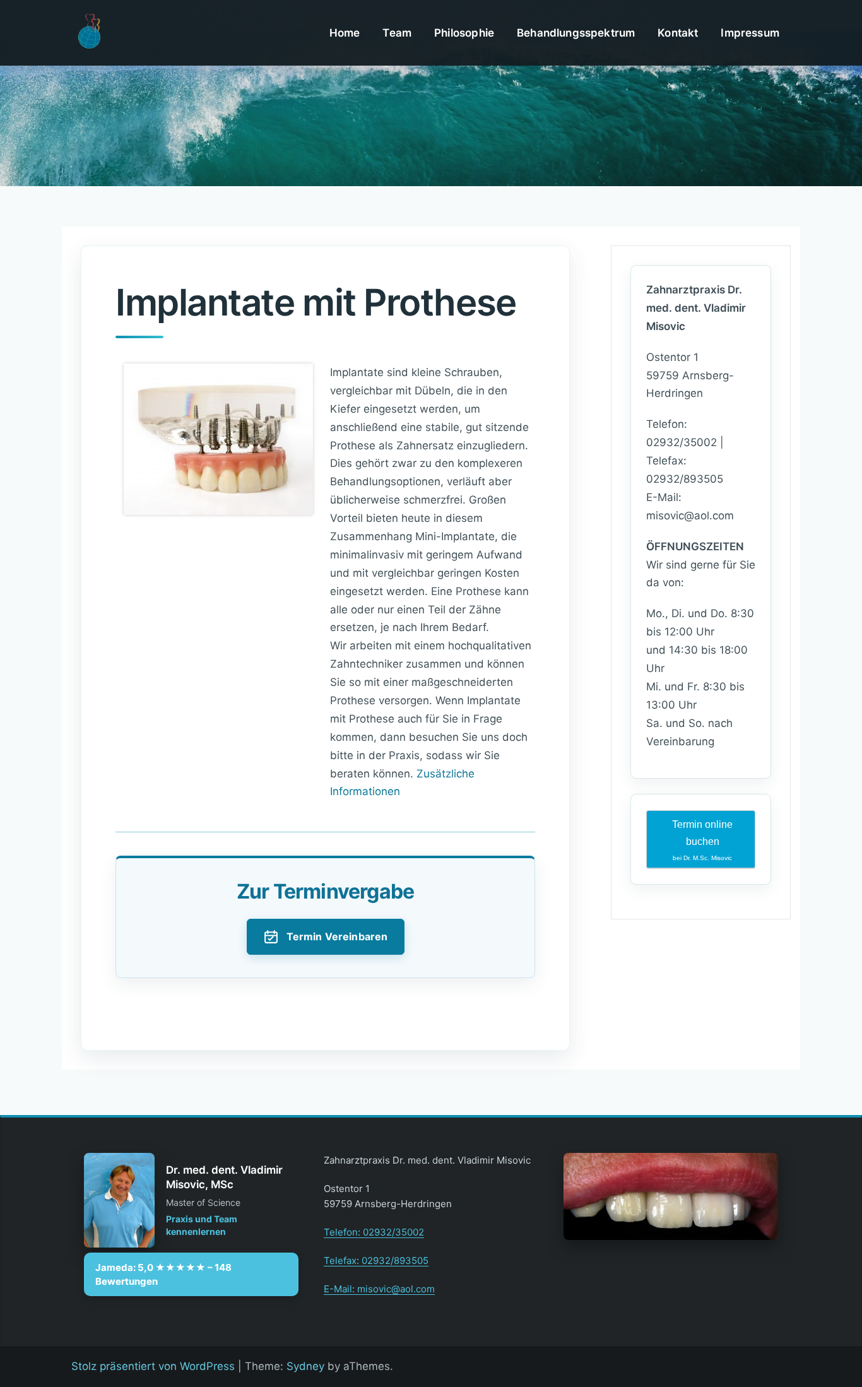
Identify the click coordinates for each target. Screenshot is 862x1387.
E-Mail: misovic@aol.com (379, 1289)
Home (344, 33)
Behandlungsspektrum (576, 33)
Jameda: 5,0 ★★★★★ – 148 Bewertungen (163, 1274)
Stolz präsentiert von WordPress (153, 1366)
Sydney (305, 1366)
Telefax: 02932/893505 (376, 1260)
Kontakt (678, 33)
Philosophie (464, 33)
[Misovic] (88, 32)
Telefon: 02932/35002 (374, 1232)
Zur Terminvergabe (325, 891)
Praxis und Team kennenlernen (201, 1225)
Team (396, 33)
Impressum (750, 33)
